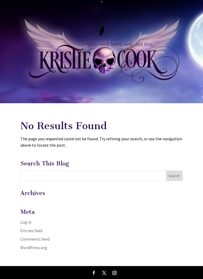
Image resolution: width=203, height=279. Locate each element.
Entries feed (31, 230)
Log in (25, 222)
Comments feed (34, 239)
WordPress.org (33, 247)
